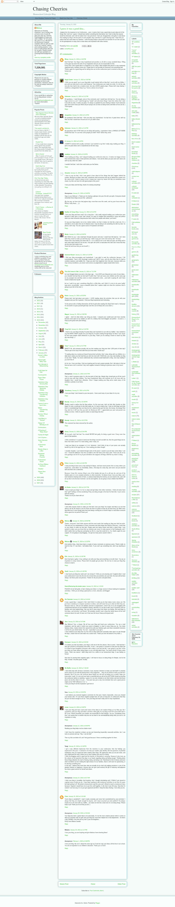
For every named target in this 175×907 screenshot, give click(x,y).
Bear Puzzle (47, 232)
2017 (38, 306)
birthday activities (134, 134)
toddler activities (134, 582)
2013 (38, 312)
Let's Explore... (43, 437)
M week (134, 388)
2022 (38, 300)
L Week (134, 361)
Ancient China (134, 92)
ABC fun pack (136, 66)
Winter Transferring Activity (42, 409)
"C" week (135, 47)
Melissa (67, 521)
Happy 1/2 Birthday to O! (43, 423)
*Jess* (67, 346)
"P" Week (135, 56)
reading (134, 486)
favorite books (134, 228)
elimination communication (136, 209)
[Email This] (83, 46)
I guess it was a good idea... (43, 404)
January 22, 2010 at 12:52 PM (77, 692)
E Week (134, 201)
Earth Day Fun (40, 166)
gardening (135, 255)
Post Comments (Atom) (97, 890)
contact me (135, 176)
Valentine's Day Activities (43, 399)
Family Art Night (43, 435)
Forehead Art (42, 375)
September (42, 330)
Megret (67, 314)
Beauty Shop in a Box (43, 450)
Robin (66, 295)
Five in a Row (136, 247)
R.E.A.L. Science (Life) (134, 476)
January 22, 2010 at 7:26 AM (79, 668)
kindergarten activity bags (136, 356)
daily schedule (135, 197)
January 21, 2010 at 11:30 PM (77, 571)
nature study (136, 419)
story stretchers (135, 551)
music (134, 412)
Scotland (134, 516)
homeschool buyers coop (136, 324)
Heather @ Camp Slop (72, 212)
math (133, 391)
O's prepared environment (136, 429)
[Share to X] (87, 46)
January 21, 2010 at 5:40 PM (81, 193)
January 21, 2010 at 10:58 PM (81, 521)
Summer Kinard (70, 255)
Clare (66, 796)
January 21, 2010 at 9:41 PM (80, 390)
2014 (38, 309)
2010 (38, 320)
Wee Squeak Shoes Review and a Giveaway (44, 113)
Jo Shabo (68, 487)
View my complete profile (43, 57)
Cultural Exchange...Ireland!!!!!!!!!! (44, 192)
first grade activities (135, 242)
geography (135, 260)
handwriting (135, 299)
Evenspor (68, 642)
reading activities (134, 490)
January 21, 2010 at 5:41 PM (87, 212)
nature (134, 416)
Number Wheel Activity (43, 415)
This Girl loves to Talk (71, 271)
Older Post (121, 884)
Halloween (135, 274)
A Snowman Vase (42, 445)
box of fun (135, 138)
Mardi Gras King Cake (66, 18)
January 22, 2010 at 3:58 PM (77, 707)
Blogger (97, 903)
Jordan (134, 344)
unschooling (135, 607)
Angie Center (69, 79)
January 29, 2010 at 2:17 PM (78, 830)
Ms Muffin (68, 668)
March (40, 347)
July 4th (134, 347)
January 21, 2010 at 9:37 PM (81, 374)
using (133, 612)
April (40, 344)
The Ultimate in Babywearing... (43, 365)
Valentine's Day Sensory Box (43, 383)
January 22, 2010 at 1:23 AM (94, 586)
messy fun (135, 402)
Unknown (68, 96)
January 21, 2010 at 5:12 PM (79, 96)
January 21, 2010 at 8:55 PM (77, 295)
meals (134, 399)
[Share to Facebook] (89, 46)
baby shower (136, 119)
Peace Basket (134, 444)
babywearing (136, 124)
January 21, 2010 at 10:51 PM (82, 504)
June (40, 339)
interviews (135, 337)
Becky (66, 234)
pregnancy (135, 448)
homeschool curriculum (136, 331)
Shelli (66, 571)
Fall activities (136, 222)
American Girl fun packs (136, 87)
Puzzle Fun (39, 142)
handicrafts (135, 284)
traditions (135, 593)
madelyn (67, 154)
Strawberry (68, 390)
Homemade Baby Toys (42, 360)
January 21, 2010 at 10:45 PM (78, 463)
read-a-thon (135, 481)
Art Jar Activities (134, 106)
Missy (66, 59)
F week (134, 219)
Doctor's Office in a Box (42, 356)
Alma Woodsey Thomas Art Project (45, 18)
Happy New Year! (41, 472)
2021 (38, 303)
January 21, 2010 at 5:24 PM (74, 141)
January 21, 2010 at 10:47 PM (80, 487)
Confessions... (42, 427)
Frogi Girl (68, 329)
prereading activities (135, 454)
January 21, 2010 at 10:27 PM (78, 420)
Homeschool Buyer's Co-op (136, 319)
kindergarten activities (136, 351)
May (40, 342)
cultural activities (134, 182)
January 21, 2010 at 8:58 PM (78, 314)
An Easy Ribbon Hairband (43, 465)
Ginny (66, 431)
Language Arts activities (136, 372)
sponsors (135, 537)
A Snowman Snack (42, 460)
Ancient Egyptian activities (134, 97)
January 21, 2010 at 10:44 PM (78, 431)
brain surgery (136, 142)
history (134, 314)
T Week (134, 565)
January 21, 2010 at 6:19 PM (83, 255)
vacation (134, 615)
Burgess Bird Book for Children (136, 158)
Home (93, 884)
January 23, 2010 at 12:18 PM (77, 746)
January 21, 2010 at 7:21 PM (87, 271)
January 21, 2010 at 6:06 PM (77, 234)
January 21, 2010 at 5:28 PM (78, 173)
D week (134, 193)
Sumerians (135, 555)
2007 (38, 483)
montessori (135, 407)
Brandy (67, 402)
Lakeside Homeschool (136, 365)
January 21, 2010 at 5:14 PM (79, 128)
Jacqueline (68, 115)
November (42, 325)
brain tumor (135, 147)
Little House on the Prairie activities (136, 383)
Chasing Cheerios (50, 8)
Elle (66, 556)
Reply (66, 74)
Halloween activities (135, 280)
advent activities (134, 77)
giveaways (135, 265)
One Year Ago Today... (42, 178)
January (41, 353)
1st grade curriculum (135, 60)
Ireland (134, 340)
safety (134, 503)
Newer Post (64, 884)
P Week (134, 440)
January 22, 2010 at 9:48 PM (81, 726)
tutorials (134, 599)
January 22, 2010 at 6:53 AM (79, 642)
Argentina (135, 102)
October (41, 328)
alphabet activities (134, 82)
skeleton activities (134, 524)
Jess (66, 621)
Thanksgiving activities (136, 569)
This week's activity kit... (42, 128)
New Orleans (136, 424)
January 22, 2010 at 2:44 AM (81, 599)
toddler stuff (135, 588)
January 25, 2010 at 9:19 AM (77, 796)
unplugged (135, 602)
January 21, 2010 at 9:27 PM (77, 346)
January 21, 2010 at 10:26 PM (78, 402)
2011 (38, 317)
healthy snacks (134, 310)
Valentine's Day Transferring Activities (43, 394)
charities (134, 163)
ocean (66, 707)
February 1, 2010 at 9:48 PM (81, 841)
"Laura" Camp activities (134, 51)
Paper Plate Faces (42, 378)
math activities (134, 395)
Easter (134, 204)
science (134, 506)
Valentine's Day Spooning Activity (43, 388)
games (134, 252)
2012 (38, 314)
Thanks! (40, 469)
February (41, 350)
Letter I (134, 378)
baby (133, 116)
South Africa (135, 529)
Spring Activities (134, 541)
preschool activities (135, 459)
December (42, 322)
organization (136, 435)
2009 (38, 477)
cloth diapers (136, 171)
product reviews (134, 471)
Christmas (135, 166)
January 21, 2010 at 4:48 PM (77, 59)
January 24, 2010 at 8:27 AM (81, 778)
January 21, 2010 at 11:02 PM (81, 541)
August (40, 333)
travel (133, 596)
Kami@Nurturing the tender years (75, 586)
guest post (135, 270)
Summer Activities (134, 561)
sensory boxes (134, 520)
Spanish (134, 534)
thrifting (134, 578)
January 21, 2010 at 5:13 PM (80, 115)
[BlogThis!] (85, 46)
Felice (66, 463)
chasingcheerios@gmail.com (44, 100)
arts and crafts (134, 111)
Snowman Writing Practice (41, 455)
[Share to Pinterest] (91, 46)
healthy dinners (134, 305)
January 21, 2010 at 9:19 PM (79, 329)
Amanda (67, 173)
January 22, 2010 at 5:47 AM (76, 621)
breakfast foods (135, 152)
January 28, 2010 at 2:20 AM (81, 813)
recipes (134, 494)
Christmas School (82, 18)
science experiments (136, 510)
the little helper (134, 574)
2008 (38, 480)
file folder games (135, 238)
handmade (135, 289)
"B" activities (136, 42)
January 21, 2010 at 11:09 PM (76, 556)
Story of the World (135, 546)
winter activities (134, 626)
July (39, 336)
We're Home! (40, 154)
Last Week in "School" (42, 419)
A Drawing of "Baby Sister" (43, 431)
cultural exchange (135, 187)
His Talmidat (69, 599)
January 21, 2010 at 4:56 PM (81, 79)
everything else (69, 48)
